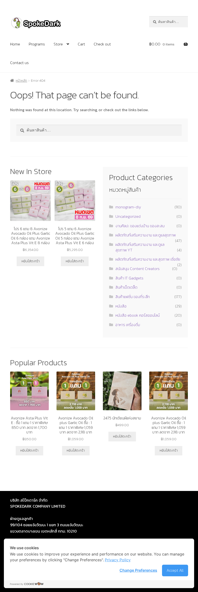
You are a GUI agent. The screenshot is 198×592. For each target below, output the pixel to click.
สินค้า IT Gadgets (129, 278)
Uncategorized (128, 216)
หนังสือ (121, 306)
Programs (37, 44)
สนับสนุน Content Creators (137, 268)
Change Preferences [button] (138, 570)
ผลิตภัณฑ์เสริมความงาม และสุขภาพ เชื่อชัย (147, 259)
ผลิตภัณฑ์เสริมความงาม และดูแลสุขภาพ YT (139, 247)
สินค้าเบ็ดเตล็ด (126, 287)
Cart (81, 44)
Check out (102, 44)
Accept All (175, 570)
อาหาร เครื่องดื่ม (127, 325)
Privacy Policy (118, 559)
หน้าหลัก (21, 80)
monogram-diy (128, 207)
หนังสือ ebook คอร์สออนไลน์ (137, 315)
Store (58, 44)
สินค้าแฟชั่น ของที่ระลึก (132, 297)
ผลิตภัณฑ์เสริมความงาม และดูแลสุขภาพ (145, 235)
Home (15, 44)
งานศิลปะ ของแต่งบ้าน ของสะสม (140, 226)
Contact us (19, 63)
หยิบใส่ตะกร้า (30, 261)
